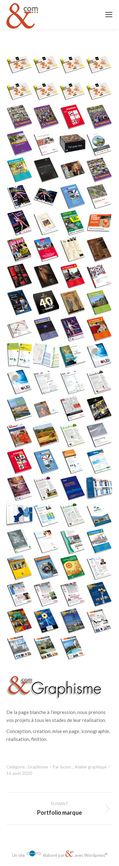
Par (80, 766)
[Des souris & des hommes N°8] (46, 594)
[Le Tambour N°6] (46, 329)
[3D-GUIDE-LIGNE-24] (46, 356)
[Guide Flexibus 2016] (19, 356)
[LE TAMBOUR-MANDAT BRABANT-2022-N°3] (19, 117)
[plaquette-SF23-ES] (99, 64)
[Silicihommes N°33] (46, 621)
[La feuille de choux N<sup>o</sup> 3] (73, 435)
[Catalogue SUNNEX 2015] (46, 462)
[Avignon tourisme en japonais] (19, 409)
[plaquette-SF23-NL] (46, 91)
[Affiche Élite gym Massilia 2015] (19, 488)
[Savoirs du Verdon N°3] (73, 541)
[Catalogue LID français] (19, 382)
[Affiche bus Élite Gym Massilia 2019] (46, 197)
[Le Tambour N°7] (99, 303)
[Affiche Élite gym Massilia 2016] (73, 329)
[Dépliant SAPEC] (99, 515)
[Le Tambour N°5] (99, 329)
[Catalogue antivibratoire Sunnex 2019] (73, 197)
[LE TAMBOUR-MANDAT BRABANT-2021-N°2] (99, 117)
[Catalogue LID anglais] (99, 356)
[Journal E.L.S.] (99, 568)
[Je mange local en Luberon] (46, 435)
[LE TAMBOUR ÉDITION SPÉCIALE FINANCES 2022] (46, 117)
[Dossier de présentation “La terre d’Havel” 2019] (73, 170)
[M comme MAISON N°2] (46, 648)
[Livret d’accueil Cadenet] (19, 568)
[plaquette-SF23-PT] (73, 91)
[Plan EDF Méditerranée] (99, 488)
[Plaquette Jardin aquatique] (46, 409)
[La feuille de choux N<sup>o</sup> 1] (73, 515)
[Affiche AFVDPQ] (46, 568)
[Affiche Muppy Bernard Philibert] (73, 223)
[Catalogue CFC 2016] (73, 409)
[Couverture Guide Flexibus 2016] (73, 462)
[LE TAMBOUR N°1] (99, 170)
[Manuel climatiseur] (99, 435)
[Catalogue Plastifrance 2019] (99, 143)
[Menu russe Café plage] (73, 250)
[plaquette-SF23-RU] (99, 91)
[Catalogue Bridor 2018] (46, 276)
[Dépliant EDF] (73, 488)
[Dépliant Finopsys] (46, 541)
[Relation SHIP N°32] (19, 435)
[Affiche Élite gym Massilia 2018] (19, 223)
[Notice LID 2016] (46, 382)
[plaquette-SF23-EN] (73, 64)
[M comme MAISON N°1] (73, 648)
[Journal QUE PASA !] (19, 250)
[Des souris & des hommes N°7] (73, 594)
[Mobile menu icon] (109, 14)
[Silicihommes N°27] (73, 621)
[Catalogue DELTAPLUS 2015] (99, 409)
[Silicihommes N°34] (19, 621)
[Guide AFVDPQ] (73, 568)
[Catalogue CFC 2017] (19, 329)
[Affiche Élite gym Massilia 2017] (19, 303)
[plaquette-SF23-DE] (46, 64)
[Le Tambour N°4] (99, 541)
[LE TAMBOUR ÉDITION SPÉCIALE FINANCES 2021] (19, 143)
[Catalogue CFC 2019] (99, 197)
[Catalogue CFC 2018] (99, 276)
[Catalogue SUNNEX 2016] (19, 462)
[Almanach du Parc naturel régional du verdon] (73, 356)
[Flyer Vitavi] (99, 462)
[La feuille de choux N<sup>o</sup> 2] (46, 488)
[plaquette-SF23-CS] (19, 64)
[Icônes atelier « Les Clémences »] (73, 303)
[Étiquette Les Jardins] (19, 541)
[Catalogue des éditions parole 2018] (46, 223)
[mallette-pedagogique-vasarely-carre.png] (73, 143)
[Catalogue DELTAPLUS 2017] (46, 303)
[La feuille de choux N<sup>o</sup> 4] (99, 382)
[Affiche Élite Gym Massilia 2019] (19, 197)
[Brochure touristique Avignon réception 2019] (46, 250)
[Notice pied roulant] (73, 382)
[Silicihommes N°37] (99, 594)
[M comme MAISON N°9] (99, 621)
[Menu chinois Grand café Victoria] (99, 250)
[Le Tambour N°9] (19, 170)
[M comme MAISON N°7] (19, 648)
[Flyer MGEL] (46, 515)
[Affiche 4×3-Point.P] (99, 223)
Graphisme (38, 766)
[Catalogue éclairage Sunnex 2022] (73, 117)
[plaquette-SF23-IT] (19, 91)
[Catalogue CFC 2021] (46, 143)
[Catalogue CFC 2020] (46, 170)
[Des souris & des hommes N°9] (19, 594)
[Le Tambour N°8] (73, 276)
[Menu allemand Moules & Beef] (19, 276)
